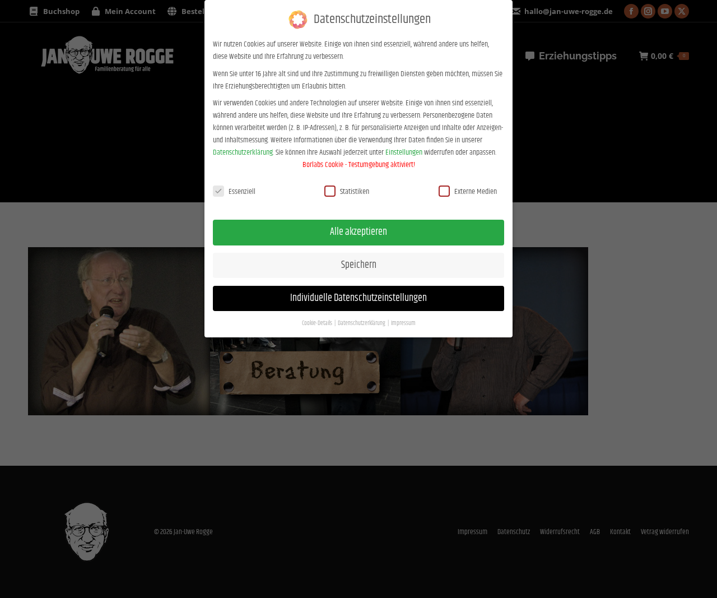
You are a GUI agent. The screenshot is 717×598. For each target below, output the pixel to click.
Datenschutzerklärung (243, 152)
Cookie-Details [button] (317, 323)
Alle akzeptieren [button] (358, 232)
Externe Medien (475, 192)
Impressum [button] (403, 323)
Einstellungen (403, 152)
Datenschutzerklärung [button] (362, 323)
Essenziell (242, 192)
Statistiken (354, 192)
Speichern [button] (358, 265)
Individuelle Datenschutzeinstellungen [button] (358, 298)
